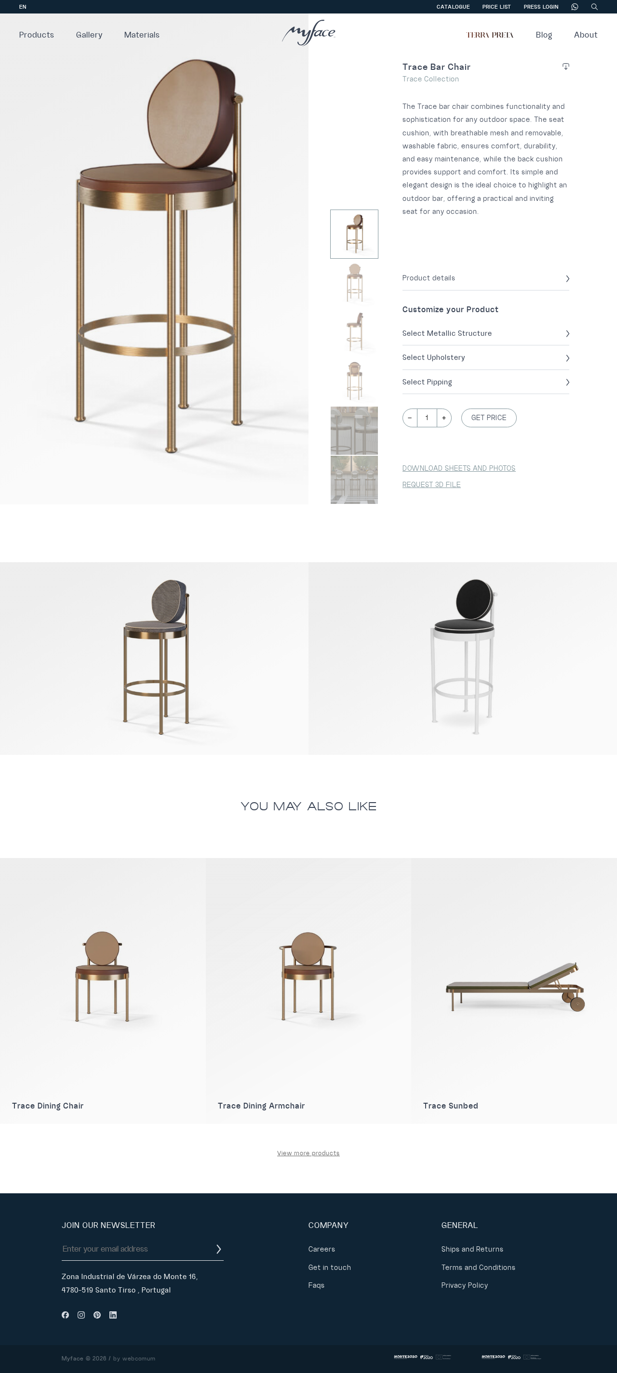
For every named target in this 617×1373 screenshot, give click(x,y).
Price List (497, 7)
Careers (321, 1249)
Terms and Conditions (479, 1267)
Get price (489, 418)
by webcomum (134, 1359)
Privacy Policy (465, 1285)
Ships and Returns (473, 1249)
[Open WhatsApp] (592, 1348)
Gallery (89, 35)
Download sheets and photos (459, 468)
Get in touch (329, 1267)
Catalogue (453, 7)
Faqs (316, 1285)
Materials (142, 35)
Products (36, 35)
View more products (308, 1153)
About (586, 35)
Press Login (541, 7)
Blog (544, 35)
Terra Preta (490, 35)
